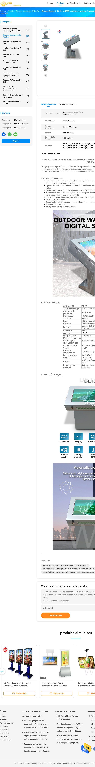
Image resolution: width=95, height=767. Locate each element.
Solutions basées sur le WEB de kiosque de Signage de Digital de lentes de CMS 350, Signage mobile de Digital (70, 728)
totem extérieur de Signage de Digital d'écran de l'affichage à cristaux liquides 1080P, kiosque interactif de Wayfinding (37, 736)
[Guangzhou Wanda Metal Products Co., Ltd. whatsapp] (10, 134)
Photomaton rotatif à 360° (16, 49)
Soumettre (55, 615)
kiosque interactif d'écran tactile (16, 62)
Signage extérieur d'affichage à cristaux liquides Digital (35, 713)
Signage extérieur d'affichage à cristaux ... (16, 30)
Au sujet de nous (6, 723)
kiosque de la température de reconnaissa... (16, 89)
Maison (3, 716)
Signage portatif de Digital (16, 55)
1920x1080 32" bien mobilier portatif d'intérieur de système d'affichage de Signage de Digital (69, 739)
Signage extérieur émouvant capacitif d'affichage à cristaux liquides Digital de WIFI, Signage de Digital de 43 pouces (37, 748)
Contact (16, 141)
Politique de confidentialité (6, 738)
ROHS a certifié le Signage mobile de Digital (67, 717)
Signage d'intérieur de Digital (16, 42)
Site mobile (4, 733)
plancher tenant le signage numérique (16, 75)
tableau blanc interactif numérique (16, 96)
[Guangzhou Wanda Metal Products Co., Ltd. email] (4, 134)
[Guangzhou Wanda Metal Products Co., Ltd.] (11, 4)
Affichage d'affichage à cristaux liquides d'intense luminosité (65, 565)
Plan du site (4, 730)
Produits (3, 719)
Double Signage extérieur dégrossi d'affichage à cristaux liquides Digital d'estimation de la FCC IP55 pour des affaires (36, 724)
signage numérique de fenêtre (16, 36)
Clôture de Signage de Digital (16, 68)
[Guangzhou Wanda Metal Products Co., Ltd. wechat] (15, 134)
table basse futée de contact (16, 102)
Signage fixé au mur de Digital (16, 81)
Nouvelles (4, 726)
